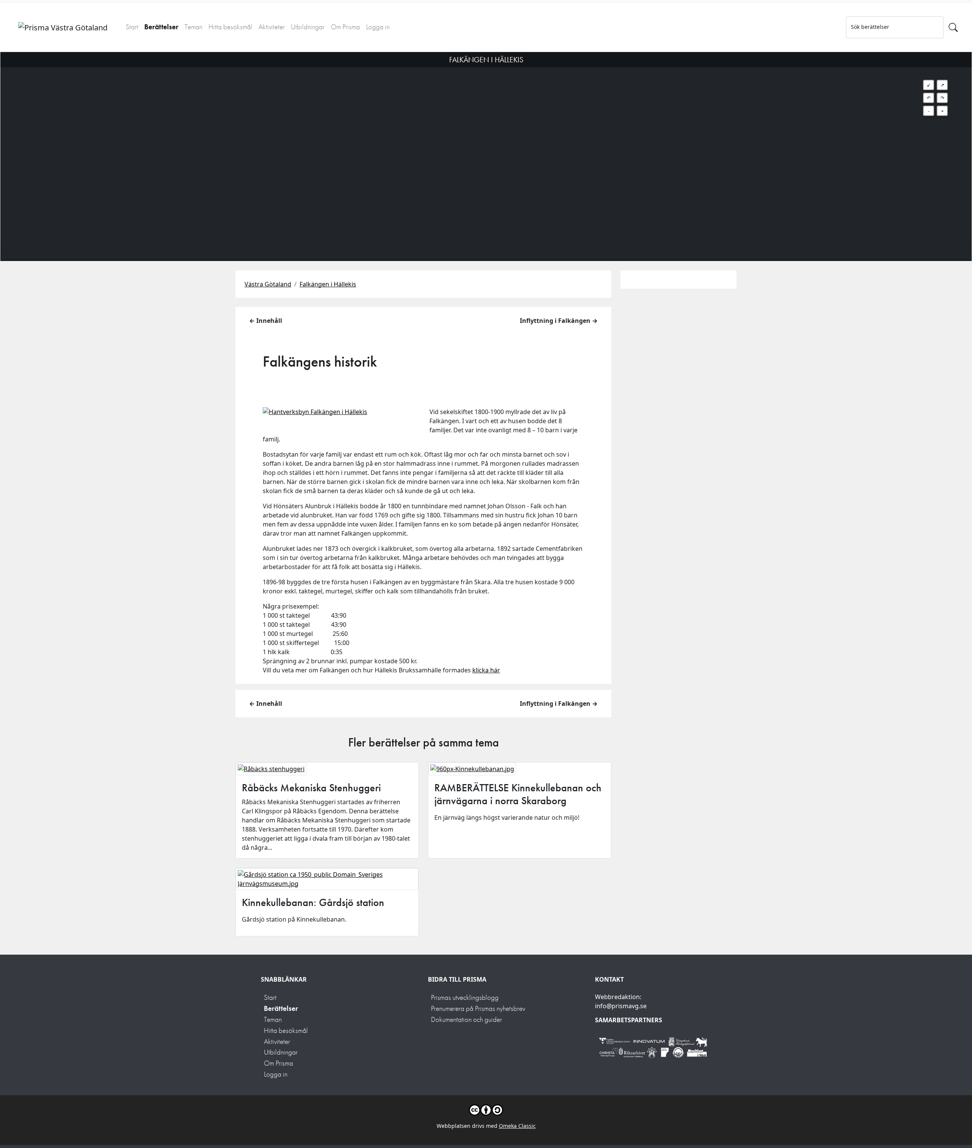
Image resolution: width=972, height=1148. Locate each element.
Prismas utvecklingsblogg (465, 997)
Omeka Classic (517, 1125)
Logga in (378, 27)
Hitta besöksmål (230, 27)
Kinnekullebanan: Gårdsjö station (313, 902)
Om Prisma (345, 27)
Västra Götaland (268, 284)
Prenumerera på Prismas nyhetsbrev (478, 1008)
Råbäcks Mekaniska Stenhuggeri (311, 787)
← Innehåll (265, 320)
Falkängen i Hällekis (328, 284)
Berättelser (161, 27)
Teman (193, 27)
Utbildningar (308, 27)
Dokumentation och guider (466, 1019)
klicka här (486, 670)
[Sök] (953, 27)
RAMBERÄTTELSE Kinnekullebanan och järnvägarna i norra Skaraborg (517, 794)
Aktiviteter (272, 27)
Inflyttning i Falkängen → (559, 320)
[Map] (486, 147)
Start (132, 27)
